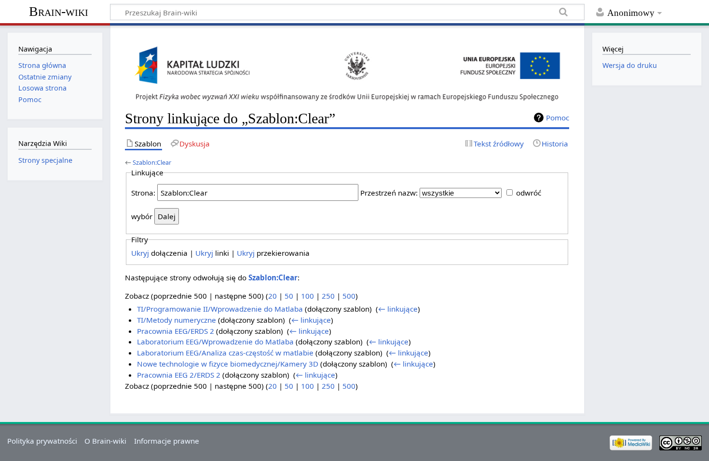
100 (307, 296)
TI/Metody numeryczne (176, 320)
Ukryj (140, 253)
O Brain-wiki (105, 441)
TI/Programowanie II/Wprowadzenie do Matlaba (220, 309)
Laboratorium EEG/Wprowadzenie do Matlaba (215, 341)
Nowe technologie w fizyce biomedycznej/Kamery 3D (227, 364)
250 (328, 296)
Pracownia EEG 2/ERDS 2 (178, 375)
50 (289, 296)
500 (348, 296)
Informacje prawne (166, 441)
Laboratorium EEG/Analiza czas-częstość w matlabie (225, 352)
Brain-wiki (58, 11)
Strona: (143, 193)
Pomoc (557, 117)
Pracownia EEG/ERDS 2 (175, 331)
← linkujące (398, 309)
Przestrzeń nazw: (389, 193)
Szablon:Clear (152, 162)
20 (272, 296)
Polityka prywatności (42, 441)
